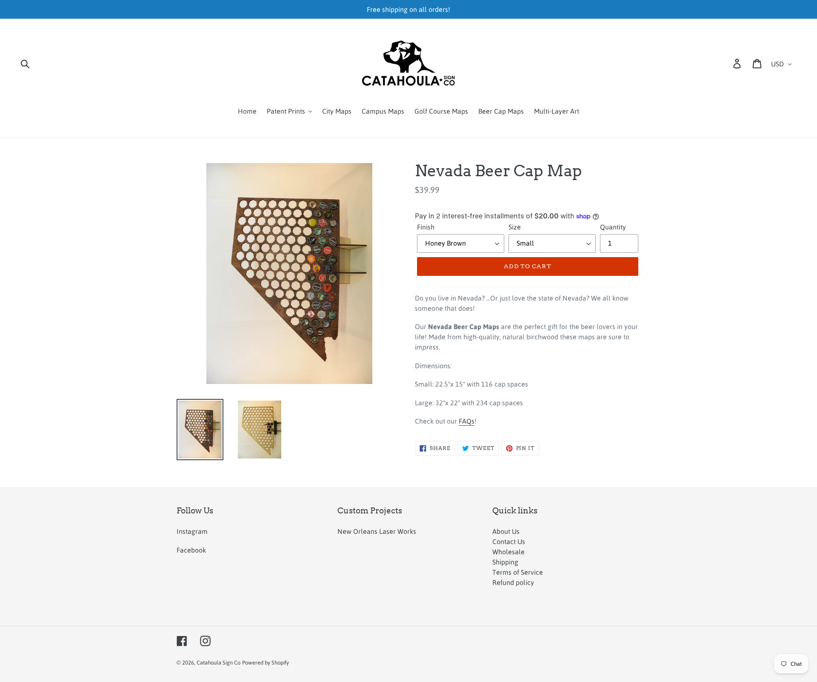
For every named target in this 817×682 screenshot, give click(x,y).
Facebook (191, 550)
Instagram (192, 531)
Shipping (505, 562)
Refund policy (513, 582)
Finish (425, 227)
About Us (506, 531)
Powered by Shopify (265, 662)
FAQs (466, 421)
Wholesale (508, 552)
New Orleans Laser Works (376, 531)
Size (514, 227)
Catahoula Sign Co (218, 662)
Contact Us (508, 541)
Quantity (613, 227)
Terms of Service (517, 572)
